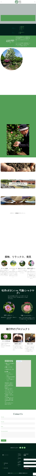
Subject (2, 426)
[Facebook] (20, 448)
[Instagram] (25, 448)
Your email (2, 421)
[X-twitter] (22, 448)
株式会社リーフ (18, 213)
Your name (2, 416)
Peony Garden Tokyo (15, 473)
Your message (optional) (4, 431)
